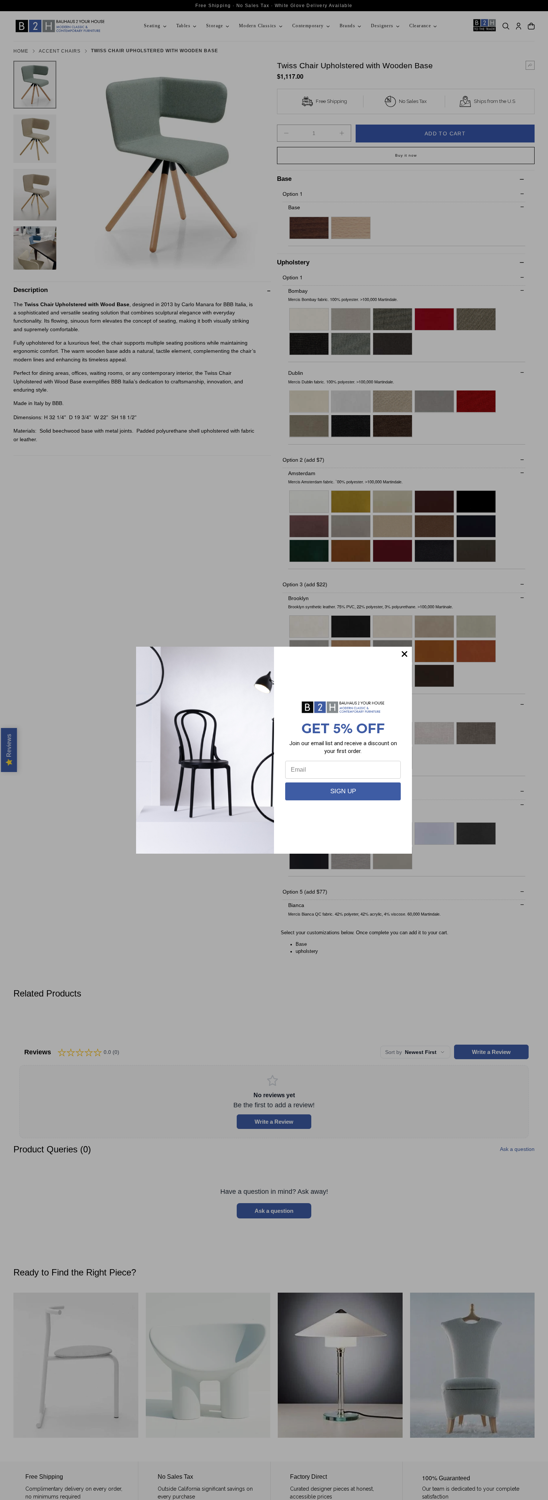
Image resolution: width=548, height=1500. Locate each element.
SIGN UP (343, 791)
